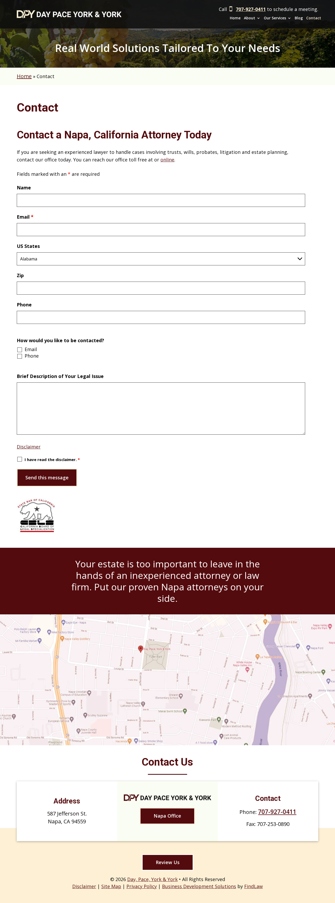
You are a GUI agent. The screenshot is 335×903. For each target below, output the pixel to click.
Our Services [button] (275, 17)
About (249, 17)
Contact (313, 17)
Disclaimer (29, 447)
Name (24, 187)
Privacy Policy (141, 886)
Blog (299, 17)
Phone (24, 304)
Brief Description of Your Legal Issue (60, 376)
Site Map (111, 886)
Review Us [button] (168, 862)
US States (28, 246)
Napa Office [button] (167, 816)
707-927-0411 (251, 9)
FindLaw (253, 886)
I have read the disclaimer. (52, 459)
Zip (20, 275)
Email (25, 217)
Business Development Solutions (199, 886)
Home (235, 17)
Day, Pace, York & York (152, 879)
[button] (329, 882)
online (167, 159)
